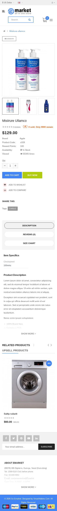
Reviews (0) (29, 234)
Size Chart (29, 243)
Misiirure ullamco (17, 31)
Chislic (12, 209)
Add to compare (17, 190)
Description (29, 225)
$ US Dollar (7, 2)
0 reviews (16, 127)
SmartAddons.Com (41, 499)
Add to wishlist (17, 185)
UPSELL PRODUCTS (15, 350)
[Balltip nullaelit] (28, 384)
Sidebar (10, 39)
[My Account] (53, 2)
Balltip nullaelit (10, 414)
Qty (3, 160)
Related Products (16, 345)
